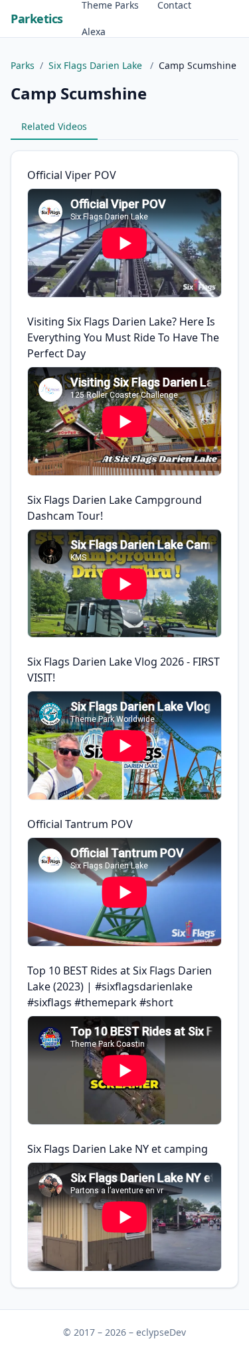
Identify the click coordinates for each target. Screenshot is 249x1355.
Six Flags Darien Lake (96, 65)
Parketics (37, 19)
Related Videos (54, 126)
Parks (23, 65)
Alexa (94, 31)
